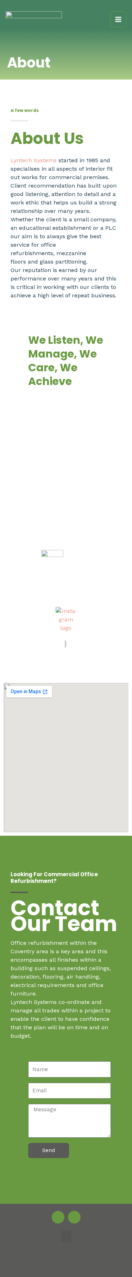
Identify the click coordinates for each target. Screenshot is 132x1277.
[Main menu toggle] (118, 19)
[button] (66, 1236)
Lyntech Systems (34, 160)
